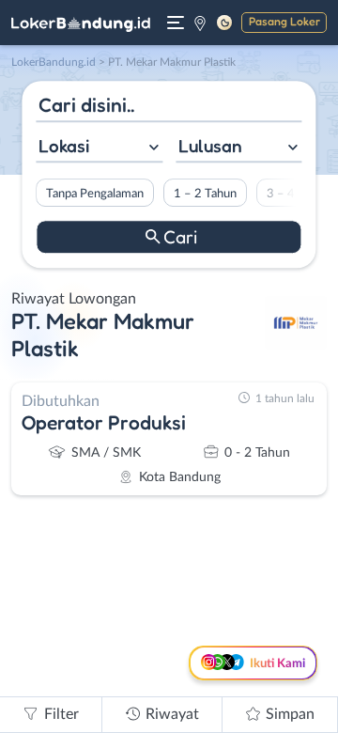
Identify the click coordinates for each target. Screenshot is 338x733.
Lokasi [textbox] (63, 145)
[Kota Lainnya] (199, 22)
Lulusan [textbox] (210, 145)
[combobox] (99, 148)
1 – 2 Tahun (205, 193)
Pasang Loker (284, 21)
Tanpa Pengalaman (95, 193)
